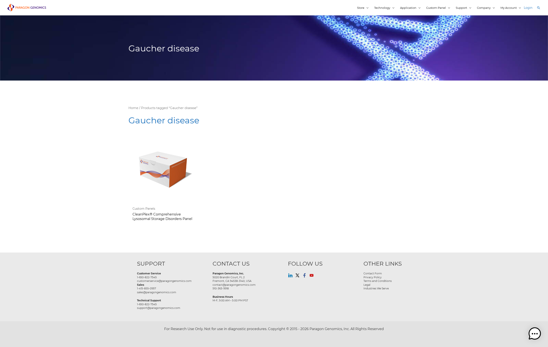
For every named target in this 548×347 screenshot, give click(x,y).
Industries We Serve (376, 288)
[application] (366, 7)
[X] (297, 275)
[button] (539, 8)
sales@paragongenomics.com (156, 292)
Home (133, 108)
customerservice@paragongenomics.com (164, 281)
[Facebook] (304, 275)
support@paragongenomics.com (158, 308)
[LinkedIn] (290, 275)
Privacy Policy (372, 277)
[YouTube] (311, 275)
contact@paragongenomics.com (234, 284)
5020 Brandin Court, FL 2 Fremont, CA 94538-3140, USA (232, 279)
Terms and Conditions (377, 281)
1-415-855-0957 (146, 288)
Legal (366, 284)
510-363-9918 (221, 288)
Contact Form (372, 273)
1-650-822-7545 (147, 277)
